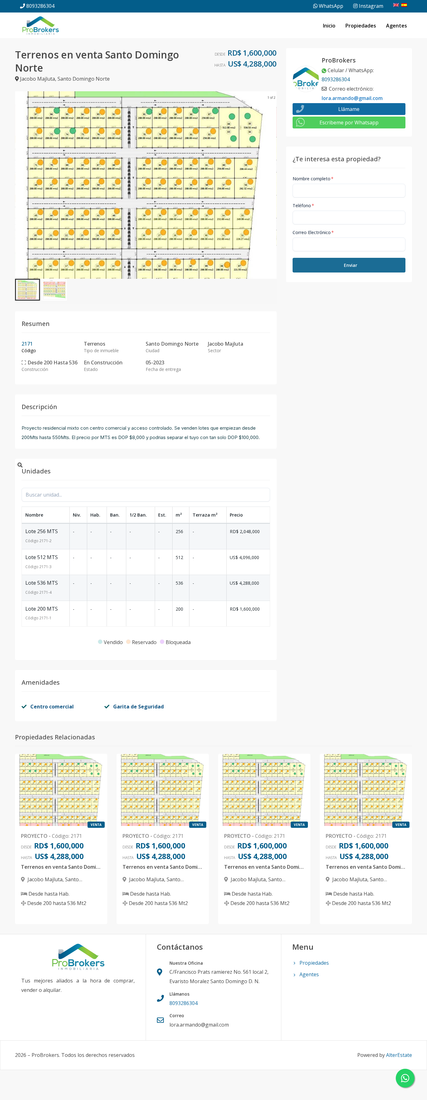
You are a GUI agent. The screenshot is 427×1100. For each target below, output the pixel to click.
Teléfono (303, 205)
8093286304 (40, 5)
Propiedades (360, 25)
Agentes (396, 25)
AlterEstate (399, 1055)
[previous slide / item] (19, 185)
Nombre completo (313, 179)
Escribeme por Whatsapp (349, 122)
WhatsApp (330, 5)
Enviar (350, 265)
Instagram (370, 5)
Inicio (329, 25)
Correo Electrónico (313, 232)
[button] (27, 290)
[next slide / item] (272, 185)
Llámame (348, 109)
